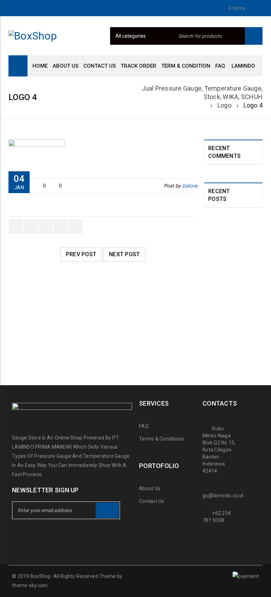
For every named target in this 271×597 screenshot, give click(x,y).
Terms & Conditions (161, 439)
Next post (124, 254)
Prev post (81, 254)
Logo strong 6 (35, 340)
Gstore (190, 186)
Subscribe (107, 510)
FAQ (144, 426)
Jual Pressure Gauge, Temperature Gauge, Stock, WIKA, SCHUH (202, 92)
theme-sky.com (30, 585)
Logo (224, 105)
